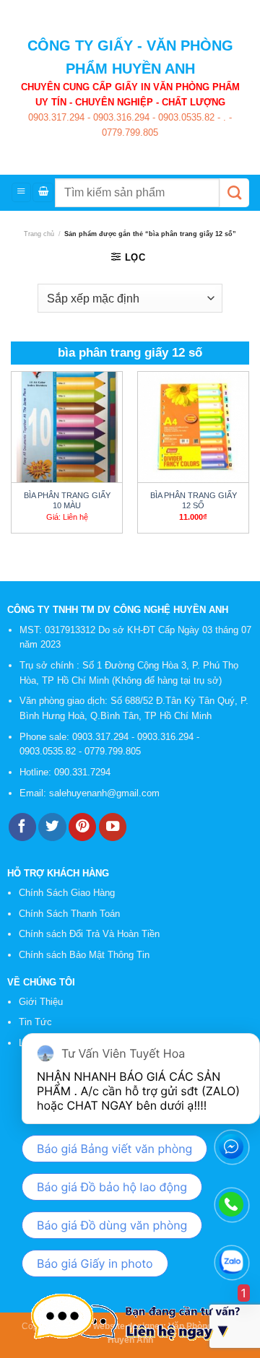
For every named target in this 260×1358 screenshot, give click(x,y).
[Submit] (234, 192)
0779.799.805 (130, 132)
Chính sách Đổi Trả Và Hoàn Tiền (89, 933)
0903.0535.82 (184, 117)
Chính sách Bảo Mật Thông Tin (84, 954)
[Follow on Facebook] (22, 827)
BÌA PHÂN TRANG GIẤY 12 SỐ (193, 500)
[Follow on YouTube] (112, 827)
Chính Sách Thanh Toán (69, 913)
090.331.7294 (83, 772)
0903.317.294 (56, 117)
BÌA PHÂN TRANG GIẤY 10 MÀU (67, 500)
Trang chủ (39, 234)
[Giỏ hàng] (42, 192)
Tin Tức (35, 1022)
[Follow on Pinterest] (82, 827)
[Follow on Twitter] (52, 827)
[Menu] (21, 192)
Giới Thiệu (41, 1001)
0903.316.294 (120, 117)
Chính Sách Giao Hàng (67, 892)
